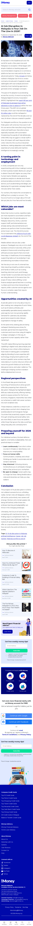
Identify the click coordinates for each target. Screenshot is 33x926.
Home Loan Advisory (8, 830)
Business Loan (23, 681)
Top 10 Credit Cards (7, 795)
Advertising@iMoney (16, 910)
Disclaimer (18, 907)
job (22, 536)
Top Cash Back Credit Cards (10, 809)
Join (29, 2)
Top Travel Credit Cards (9, 804)
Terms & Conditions (9, 734)
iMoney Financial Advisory (9, 827)
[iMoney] (5, 3)
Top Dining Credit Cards (9, 812)
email (21, 730)
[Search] (29, 9)
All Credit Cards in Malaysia (10, 815)
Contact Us (5, 850)
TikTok (6, 874)
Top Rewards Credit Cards (10, 806)
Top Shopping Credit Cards (10, 801)
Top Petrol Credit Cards (9, 798)
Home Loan (23, 691)
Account (29, 924)
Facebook (7, 862)
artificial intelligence (8, 536)
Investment (23, 16)
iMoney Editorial (8, 37)
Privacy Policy (26, 734)
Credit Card (9, 17)
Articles (22, 924)
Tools (10, 924)
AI (6, 533)
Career (16, 21)
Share (27, 36)
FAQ (2, 853)
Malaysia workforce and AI (16, 539)
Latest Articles (9, 21)
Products (4, 924)
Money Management (9, 16)
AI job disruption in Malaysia (17, 533)
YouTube (7, 871)
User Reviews (5, 847)
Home (2, 21)
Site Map (25, 907)
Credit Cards (10, 691)
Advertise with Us (7, 842)
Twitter (6, 865)
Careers (4, 845)
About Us (4, 839)
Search (16, 924)
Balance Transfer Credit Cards (11, 817)
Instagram (7, 868)
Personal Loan (10, 681)
